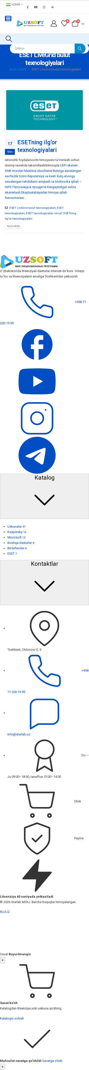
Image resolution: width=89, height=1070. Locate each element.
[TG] (37, 455)
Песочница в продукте (29, 187)
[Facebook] (27, 7)
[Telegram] (52, 7)
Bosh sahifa (18, 69)
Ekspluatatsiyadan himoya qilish (44, 192)
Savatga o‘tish (52, 1061)
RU (2, 912)
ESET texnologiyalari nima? (44, 213)
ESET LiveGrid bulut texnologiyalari (32, 208)
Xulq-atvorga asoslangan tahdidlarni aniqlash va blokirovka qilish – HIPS (43, 181)
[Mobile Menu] (8, 18)
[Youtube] (35, 7)
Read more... (14, 226)
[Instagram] (44, 7)
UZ (7, 912)
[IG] (37, 418)
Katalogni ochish (12, 1018)
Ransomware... (15, 198)
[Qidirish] (80, 48)
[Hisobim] (53, 23)
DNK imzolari (14, 171)
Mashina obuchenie (38, 171)
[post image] (44, 110)
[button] (9, 39)
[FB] (37, 344)
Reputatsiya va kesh (41, 176)
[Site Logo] (30, 23)
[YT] (37, 381)
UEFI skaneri (69, 165)
